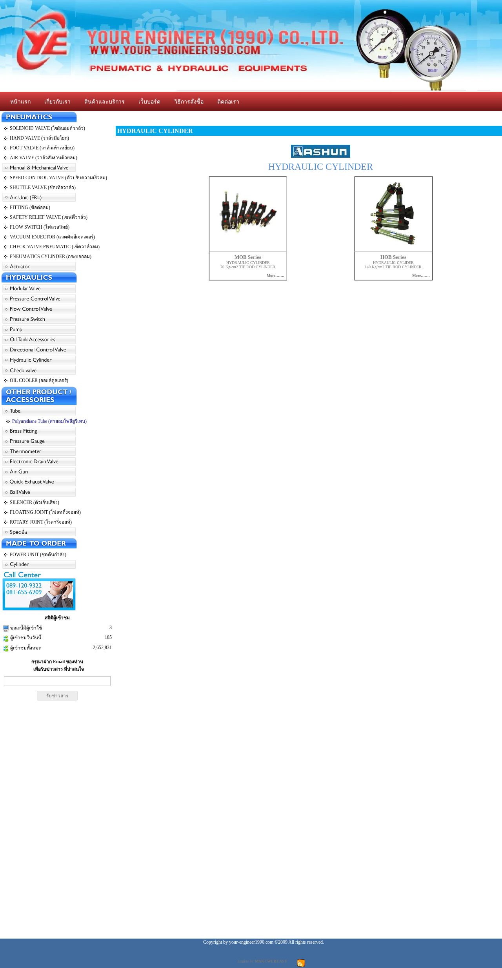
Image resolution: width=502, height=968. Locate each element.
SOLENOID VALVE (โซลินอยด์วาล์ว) (47, 128)
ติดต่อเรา (228, 102)
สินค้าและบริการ (104, 102)
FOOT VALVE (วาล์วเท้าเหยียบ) (42, 148)
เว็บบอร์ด (149, 102)
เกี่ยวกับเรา (57, 102)
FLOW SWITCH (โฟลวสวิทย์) (39, 227)
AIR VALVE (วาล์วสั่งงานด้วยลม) (43, 157)
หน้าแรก (20, 102)
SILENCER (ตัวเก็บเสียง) (34, 502)
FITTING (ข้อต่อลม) (30, 207)
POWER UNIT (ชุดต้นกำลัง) (38, 554)
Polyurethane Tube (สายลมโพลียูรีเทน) (49, 421)
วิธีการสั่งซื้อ (189, 102)
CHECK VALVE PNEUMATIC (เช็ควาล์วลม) (55, 246)
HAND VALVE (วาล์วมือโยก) (39, 138)
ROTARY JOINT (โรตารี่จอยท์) (41, 522)
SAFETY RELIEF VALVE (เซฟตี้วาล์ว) (48, 217)
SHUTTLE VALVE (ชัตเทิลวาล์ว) (43, 187)
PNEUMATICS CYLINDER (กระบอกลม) (50, 256)
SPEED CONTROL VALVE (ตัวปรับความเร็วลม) (58, 177)
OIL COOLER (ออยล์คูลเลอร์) (39, 380)
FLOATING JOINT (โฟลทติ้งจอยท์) (45, 512)
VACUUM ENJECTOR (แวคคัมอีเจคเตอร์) (52, 237)
